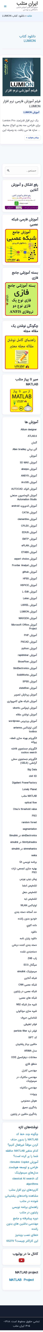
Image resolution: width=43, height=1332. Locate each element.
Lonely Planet (29, 789)
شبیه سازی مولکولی (26, 1011)
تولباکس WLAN (29, 905)
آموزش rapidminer (27, 655)
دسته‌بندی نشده (28, 952)
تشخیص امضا (29, 886)
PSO (34, 816)
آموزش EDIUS (29, 532)
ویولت (33, 1094)
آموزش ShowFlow (27, 662)
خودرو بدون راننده (27, 919)
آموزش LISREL (29, 605)
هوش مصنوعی (29, 1101)
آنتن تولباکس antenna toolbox (25, 730)
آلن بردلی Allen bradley (25, 449)
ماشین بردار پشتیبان (26, 1044)
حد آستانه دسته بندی (25, 912)
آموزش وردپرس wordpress (23, 721)
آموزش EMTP (29, 539)
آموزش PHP (30, 635)
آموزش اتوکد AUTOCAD (24, 489)
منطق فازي (31, 1064)
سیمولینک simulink (27, 971)
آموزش (33, 456)
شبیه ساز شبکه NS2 (26, 1005)
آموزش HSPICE (28, 585)
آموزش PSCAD (29, 642)
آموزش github (29, 572)
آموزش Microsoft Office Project (24, 627)
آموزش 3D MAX (28, 463)
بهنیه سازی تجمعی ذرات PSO (24, 870)
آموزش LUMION (31, 112)
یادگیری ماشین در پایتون (24, 1114)
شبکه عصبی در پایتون (25, 991)
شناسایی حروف (29, 1018)
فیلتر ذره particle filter (25, 1031)
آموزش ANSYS (29, 476)
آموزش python (29, 649)
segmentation (30, 829)
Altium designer (29, 430)
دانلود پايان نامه (28, 938)
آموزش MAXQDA (28, 618)
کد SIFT (32, 1038)
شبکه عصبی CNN (27, 985)
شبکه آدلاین (30, 978)
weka (34, 855)
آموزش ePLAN (29, 546)
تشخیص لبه (30, 899)
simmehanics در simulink (24, 849)
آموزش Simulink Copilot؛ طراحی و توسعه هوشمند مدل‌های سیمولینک (23, 1167)
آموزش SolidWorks (27, 675)
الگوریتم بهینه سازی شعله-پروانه (23, 740)
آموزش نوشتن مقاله (26, 715)
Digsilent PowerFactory (24, 783)
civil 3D (33, 776)
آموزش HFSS (30, 579)
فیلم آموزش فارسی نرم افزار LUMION (21, 104)
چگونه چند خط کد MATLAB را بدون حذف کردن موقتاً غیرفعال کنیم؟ (23, 1139)
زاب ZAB (32, 958)
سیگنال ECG (30, 965)
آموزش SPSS (30, 682)
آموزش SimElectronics (25, 668)
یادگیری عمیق (29, 1107)
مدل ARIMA (30, 1051)
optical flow (31, 803)
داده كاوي (32, 925)
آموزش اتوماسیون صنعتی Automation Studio (23, 497)
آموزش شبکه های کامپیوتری (22, 701)
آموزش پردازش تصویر (25, 695)
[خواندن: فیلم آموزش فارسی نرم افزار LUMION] (21, 77)
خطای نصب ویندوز (26, 1235)
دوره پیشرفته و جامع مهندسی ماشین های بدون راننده (22, 1223)
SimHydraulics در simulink (23, 842)
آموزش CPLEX (29, 526)
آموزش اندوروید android (24, 506)
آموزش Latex (30, 598)
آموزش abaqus (29, 469)
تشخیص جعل (29, 892)
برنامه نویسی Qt (28, 862)
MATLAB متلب (29, 796)
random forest (29, 822)
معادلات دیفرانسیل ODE (24, 1057)
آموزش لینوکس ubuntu (25, 708)
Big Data (32, 770)
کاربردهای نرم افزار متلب (23, 1190)
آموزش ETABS (29, 552)
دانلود (34, 932)
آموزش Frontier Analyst (24, 565)
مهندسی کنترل (29, 1071)
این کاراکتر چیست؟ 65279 (22, 1241)
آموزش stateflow (28, 688)
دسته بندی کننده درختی (24, 945)
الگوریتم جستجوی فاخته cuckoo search (24, 750)
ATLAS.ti (32, 436)
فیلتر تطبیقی (30, 1024)
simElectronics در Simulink (23, 836)
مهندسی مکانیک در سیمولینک (27, 1079)
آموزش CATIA (29, 513)
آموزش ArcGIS (29, 482)
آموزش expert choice (25, 559)
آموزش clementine (27, 519)
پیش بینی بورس (28, 879)
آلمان (34, 443)
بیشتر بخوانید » (32, 138)
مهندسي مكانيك (28, 1088)
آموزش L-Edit (29, 592)
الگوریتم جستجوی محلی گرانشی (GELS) (24, 761)
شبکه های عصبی (28, 998)
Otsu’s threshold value (25, 809)
